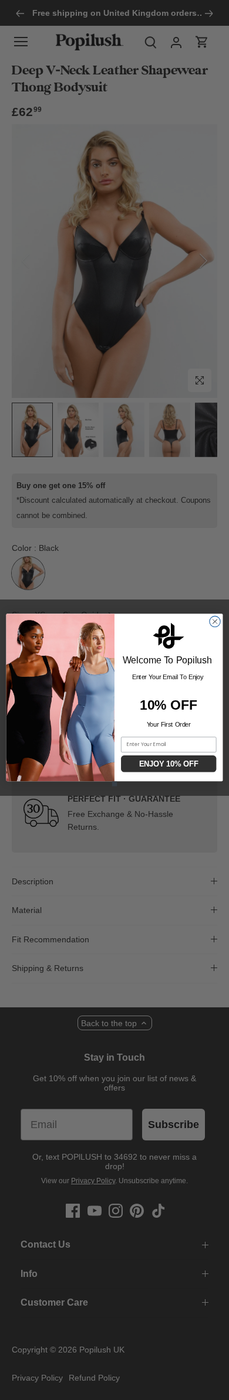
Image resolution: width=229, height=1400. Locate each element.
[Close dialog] (215, 621)
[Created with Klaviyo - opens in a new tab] (114, 783)
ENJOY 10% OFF (168, 763)
